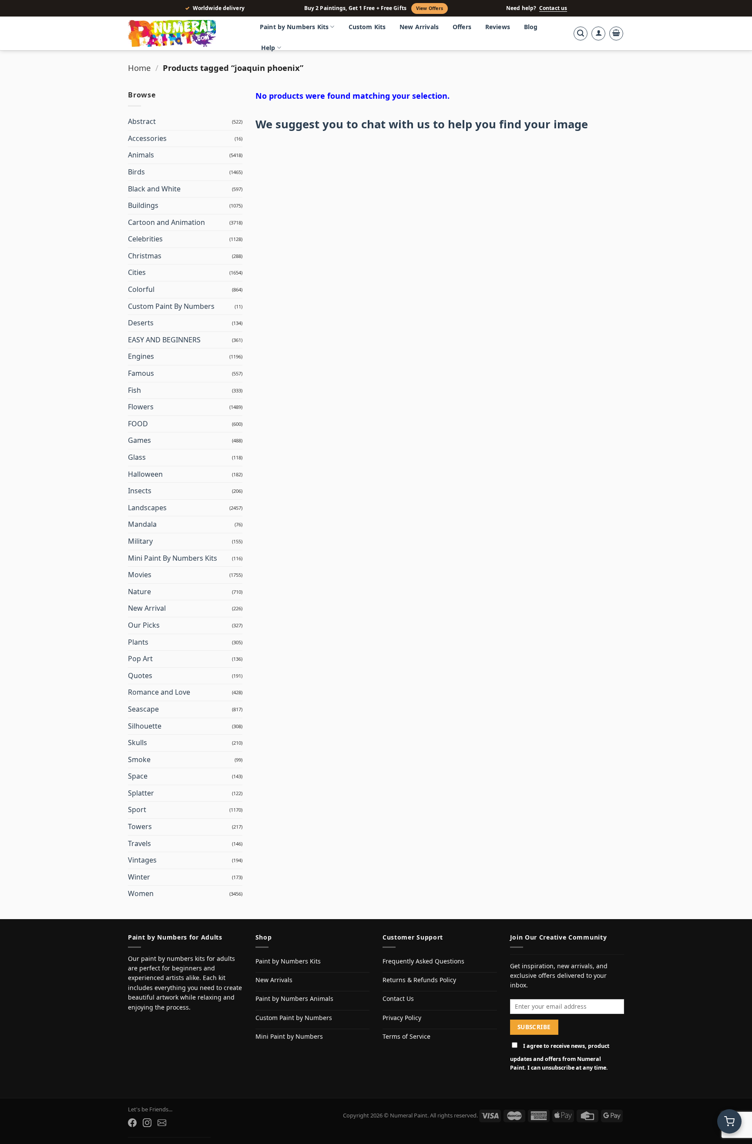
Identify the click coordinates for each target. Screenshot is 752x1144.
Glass (137, 457)
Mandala (142, 524)
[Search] (581, 33)
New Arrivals (419, 27)
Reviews (497, 27)
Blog (531, 27)
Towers (140, 826)
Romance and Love (159, 692)
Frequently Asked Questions (423, 961)
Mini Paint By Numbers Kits (172, 558)
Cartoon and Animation (166, 222)
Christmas (144, 256)
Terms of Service (406, 1036)
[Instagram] (147, 1122)
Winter (139, 877)
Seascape (143, 709)
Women (141, 893)
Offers (462, 27)
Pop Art (140, 658)
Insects (139, 490)
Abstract (142, 121)
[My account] (598, 33)
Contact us (553, 8)
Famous (141, 373)
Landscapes (147, 507)
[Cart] (616, 33)
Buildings (143, 205)
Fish (134, 390)
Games (139, 440)
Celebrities (145, 239)
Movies (139, 574)
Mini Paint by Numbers (289, 1036)
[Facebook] (132, 1122)
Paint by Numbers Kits (294, 27)
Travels (139, 843)
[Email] (162, 1122)
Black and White (154, 189)
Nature (139, 591)
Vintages (142, 860)
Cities (137, 272)
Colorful (141, 289)
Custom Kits (367, 27)
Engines (141, 356)
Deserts (141, 323)
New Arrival (147, 608)
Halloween (145, 474)
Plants (138, 642)
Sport (137, 809)
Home (139, 67)
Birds (136, 172)
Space (138, 776)
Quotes (140, 675)
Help (268, 47)
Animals (141, 155)
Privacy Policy (402, 1018)
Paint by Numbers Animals (294, 998)
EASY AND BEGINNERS (164, 340)
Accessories (147, 138)
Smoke (139, 759)
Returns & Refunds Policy (419, 980)
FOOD (138, 423)
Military (140, 541)
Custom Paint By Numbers (171, 306)
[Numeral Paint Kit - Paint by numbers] (184, 33)
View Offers (429, 8)
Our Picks (144, 625)
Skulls (137, 742)
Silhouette (144, 726)
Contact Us (398, 998)
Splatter (141, 793)
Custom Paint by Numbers (293, 1018)
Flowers (141, 406)
